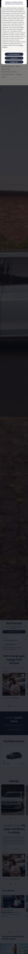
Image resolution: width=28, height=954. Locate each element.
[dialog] (14, 477)
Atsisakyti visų (14, 62)
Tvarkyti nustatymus (14, 54)
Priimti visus (14, 58)
